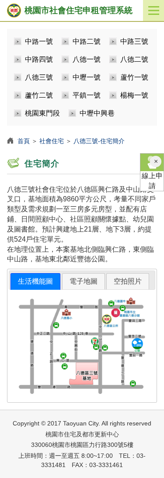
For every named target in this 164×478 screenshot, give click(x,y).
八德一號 (87, 59)
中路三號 (134, 41)
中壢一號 (87, 77)
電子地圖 (84, 281)
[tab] (35, 281)
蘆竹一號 (134, 77)
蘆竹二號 (39, 95)
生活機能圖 (35, 281)
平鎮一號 (87, 95)
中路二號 (87, 41)
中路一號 (39, 41)
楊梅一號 (134, 95)
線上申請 (152, 181)
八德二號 (134, 59)
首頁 (23, 140)
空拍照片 (128, 281)
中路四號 (39, 59)
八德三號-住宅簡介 (99, 140)
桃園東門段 (42, 113)
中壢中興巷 (97, 113)
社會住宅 (51, 140)
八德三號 (39, 77)
